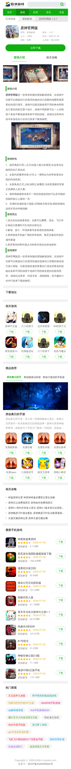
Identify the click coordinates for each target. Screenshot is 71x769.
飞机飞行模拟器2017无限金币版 (25, 739)
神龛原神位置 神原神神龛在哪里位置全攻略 (31, 497)
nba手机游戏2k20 (39, 710)
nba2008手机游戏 (50, 702)
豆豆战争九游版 (16, 695)
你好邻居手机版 (16, 724)
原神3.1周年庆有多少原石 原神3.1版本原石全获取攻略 (36, 507)
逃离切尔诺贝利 (35, 571)
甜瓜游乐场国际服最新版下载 (35, 557)
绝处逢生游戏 (51, 717)
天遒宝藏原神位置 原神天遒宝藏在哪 (28, 518)
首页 (9, 12)
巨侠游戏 (10, 18)
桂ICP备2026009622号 (40, 763)
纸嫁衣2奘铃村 (35, 630)
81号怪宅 (35, 644)
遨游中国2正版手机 (35, 673)
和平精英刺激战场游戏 (44, 695)
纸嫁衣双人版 (35, 601)
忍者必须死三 (15, 746)
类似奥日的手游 (15, 414)
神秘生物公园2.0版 (35, 659)
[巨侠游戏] (16, 4)
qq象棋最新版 (15, 710)
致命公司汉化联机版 (35, 586)
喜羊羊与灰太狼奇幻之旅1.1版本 (35, 615)
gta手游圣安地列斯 (18, 732)
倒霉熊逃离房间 (35, 542)
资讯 (48, 12)
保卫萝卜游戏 (39, 724)
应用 (35, 12)
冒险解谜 (27, 18)
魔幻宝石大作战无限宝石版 (22, 717)
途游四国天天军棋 (39, 746)
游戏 (22, 12)
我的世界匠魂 (57, 739)
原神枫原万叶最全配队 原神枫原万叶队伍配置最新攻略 (36, 513)
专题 (61, 12)
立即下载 (35, 48)
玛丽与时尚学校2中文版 (21, 702)
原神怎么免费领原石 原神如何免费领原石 (30, 502)
